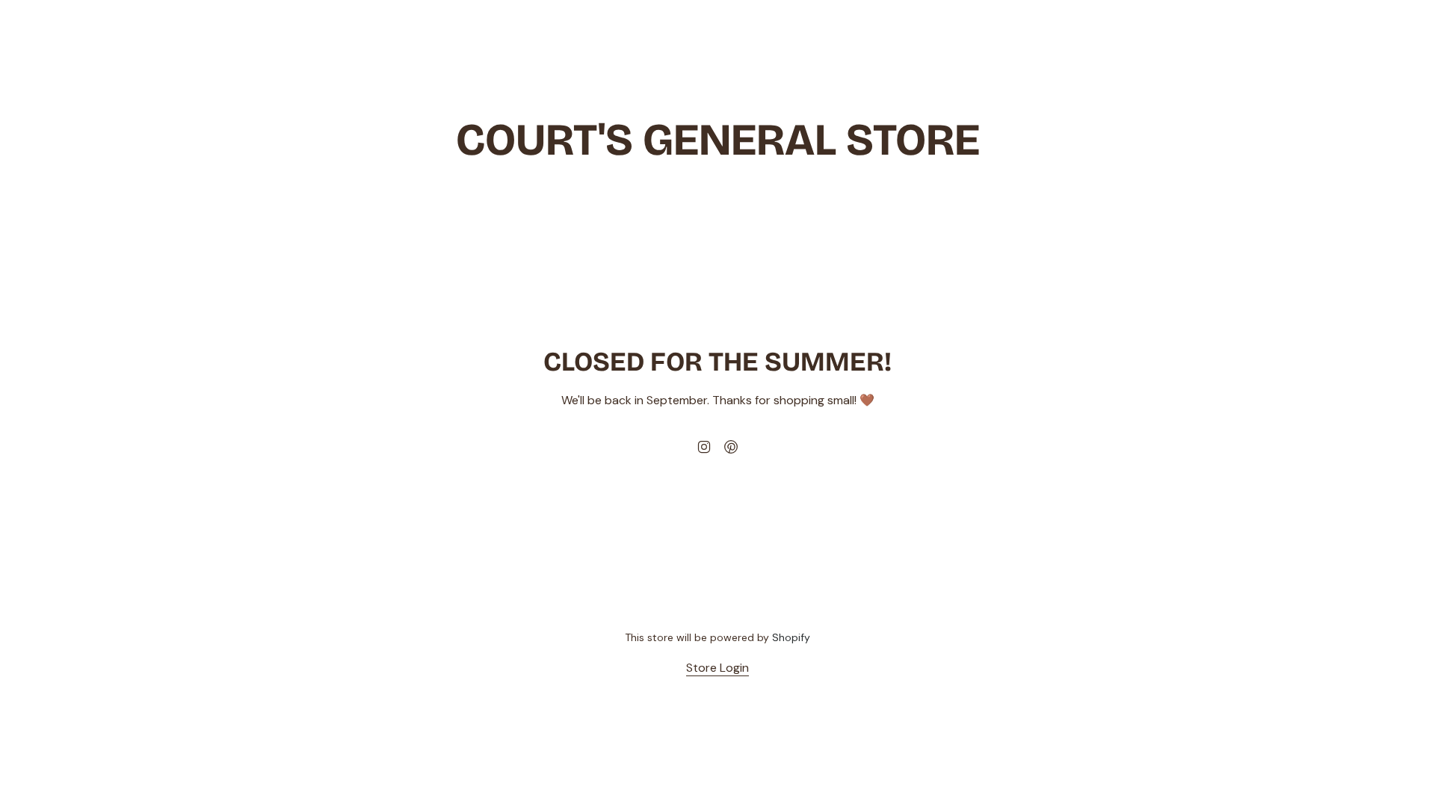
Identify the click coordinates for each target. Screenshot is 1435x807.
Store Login (717, 667)
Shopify (791, 637)
